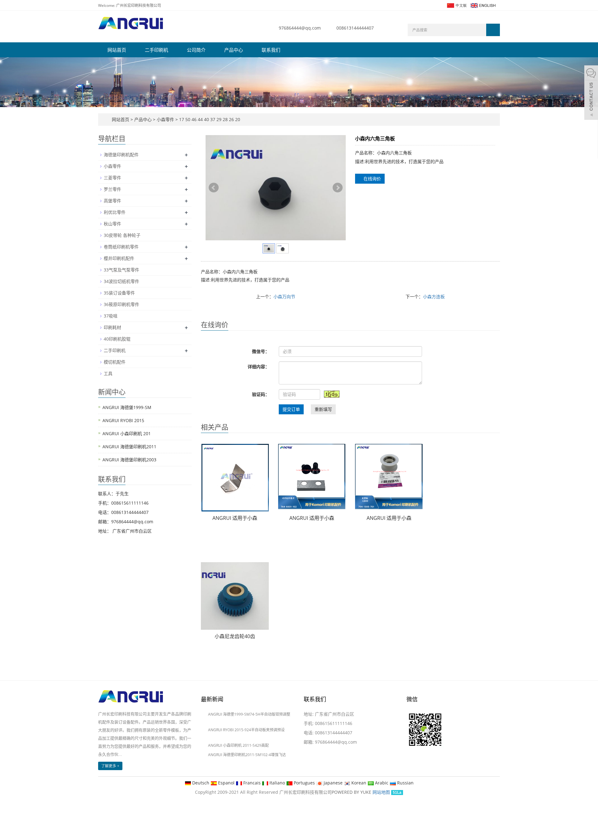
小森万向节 (284, 296)
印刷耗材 (112, 327)
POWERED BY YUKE (352, 792)
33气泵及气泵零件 (121, 270)
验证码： (260, 394)
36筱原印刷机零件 (121, 304)
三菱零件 (112, 178)
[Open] (591, 93)
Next (338, 188)
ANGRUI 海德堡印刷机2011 (129, 446)
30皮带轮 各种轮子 (122, 235)
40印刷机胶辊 (117, 339)
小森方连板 (434, 296)
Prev (214, 188)
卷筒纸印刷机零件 (121, 247)
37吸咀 (110, 316)
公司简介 (196, 50)
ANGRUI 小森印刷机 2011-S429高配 (238, 745)
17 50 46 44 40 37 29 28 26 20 (209, 119)
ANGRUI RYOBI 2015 (123, 420)
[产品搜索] (493, 30)
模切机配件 (115, 362)
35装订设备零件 (119, 293)
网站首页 (116, 50)
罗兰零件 (112, 189)
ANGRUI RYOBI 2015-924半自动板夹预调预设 (246, 729)
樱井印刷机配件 (119, 258)
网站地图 (381, 792)
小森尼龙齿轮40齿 (235, 636)
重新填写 (323, 409)
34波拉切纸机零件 (121, 281)
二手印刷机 (156, 50)
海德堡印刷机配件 (121, 155)
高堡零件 (112, 201)
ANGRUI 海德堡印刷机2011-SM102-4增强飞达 (247, 754)
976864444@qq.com (300, 28)
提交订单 (291, 409)
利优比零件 (115, 212)
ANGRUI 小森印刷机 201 (126, 433)
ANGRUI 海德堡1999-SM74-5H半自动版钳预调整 (249, 714)
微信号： (260, 351)
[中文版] (456, 4)
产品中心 (233, 50)
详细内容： (258, 366)
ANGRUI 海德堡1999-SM (126, 407)
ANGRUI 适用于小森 (234, 518)
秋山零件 (112, 224)
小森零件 (165, 119)
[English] (483, 4)
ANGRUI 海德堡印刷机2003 (129, 460)
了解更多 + (110, 766)
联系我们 (271, 50)
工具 (108, 373)
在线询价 (371, 178)
